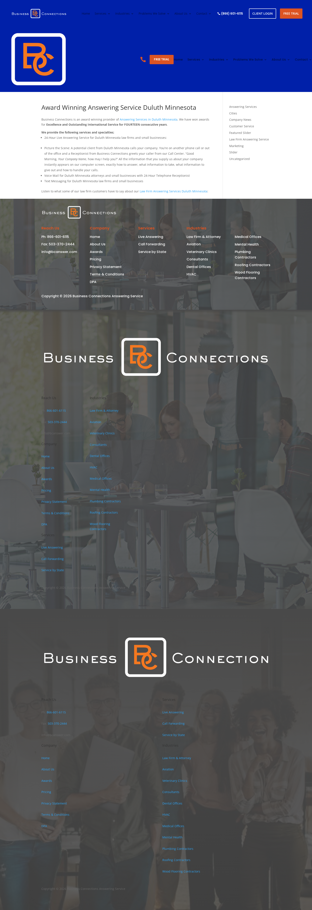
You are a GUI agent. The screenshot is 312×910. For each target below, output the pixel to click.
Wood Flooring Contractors (181, 871)
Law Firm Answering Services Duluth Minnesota (173, 191)
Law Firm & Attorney (204, 236)
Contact (201, 13)
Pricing (95, 259)
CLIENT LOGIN (262, 13)
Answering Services (243, 107)
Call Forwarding (151, 244)
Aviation (194, 244)
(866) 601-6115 (232, 13)
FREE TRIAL (291, 13)
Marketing (236, 146)
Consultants (197, 259)
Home (86, 13)
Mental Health (247, 244)
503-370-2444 (61, 244)
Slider (233, 152)
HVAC (191, 274)
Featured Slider (240, 133)
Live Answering (150, 236)
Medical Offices (248, 236)
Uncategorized (239, 159)
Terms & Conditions (107, 274)
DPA (93, 281)
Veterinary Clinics (202, 251)
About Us (180, 13)
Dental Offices (199, 266)
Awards (96, 251)
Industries (122, 13)
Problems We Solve (152, 13)
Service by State (152, 251)
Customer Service (241, 126)
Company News (240, 120)
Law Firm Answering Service (249, 139)
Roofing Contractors (252, 265)
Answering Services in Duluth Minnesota (148, 119)
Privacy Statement (106, 266)
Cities (233, 113)
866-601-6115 (57, 236)
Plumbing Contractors (105, 501)
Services (100, 13)
